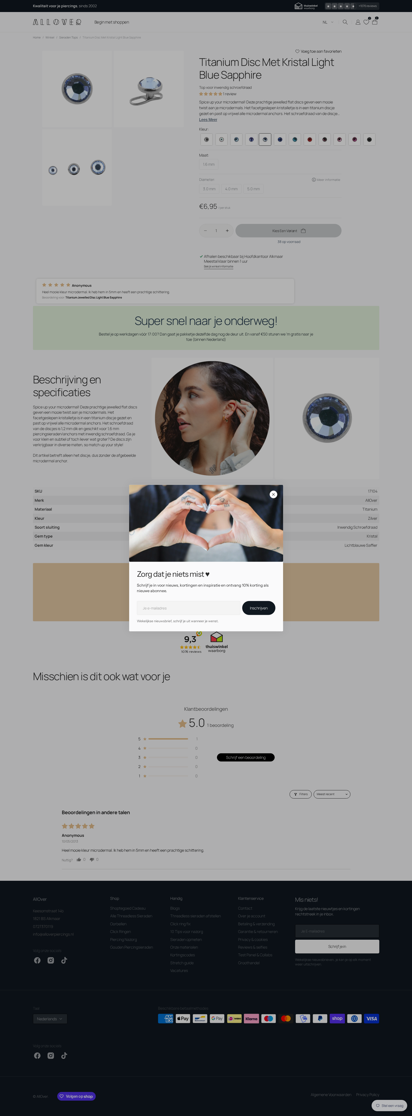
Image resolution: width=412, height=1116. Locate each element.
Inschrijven (258, 608)
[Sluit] (273, 494)
